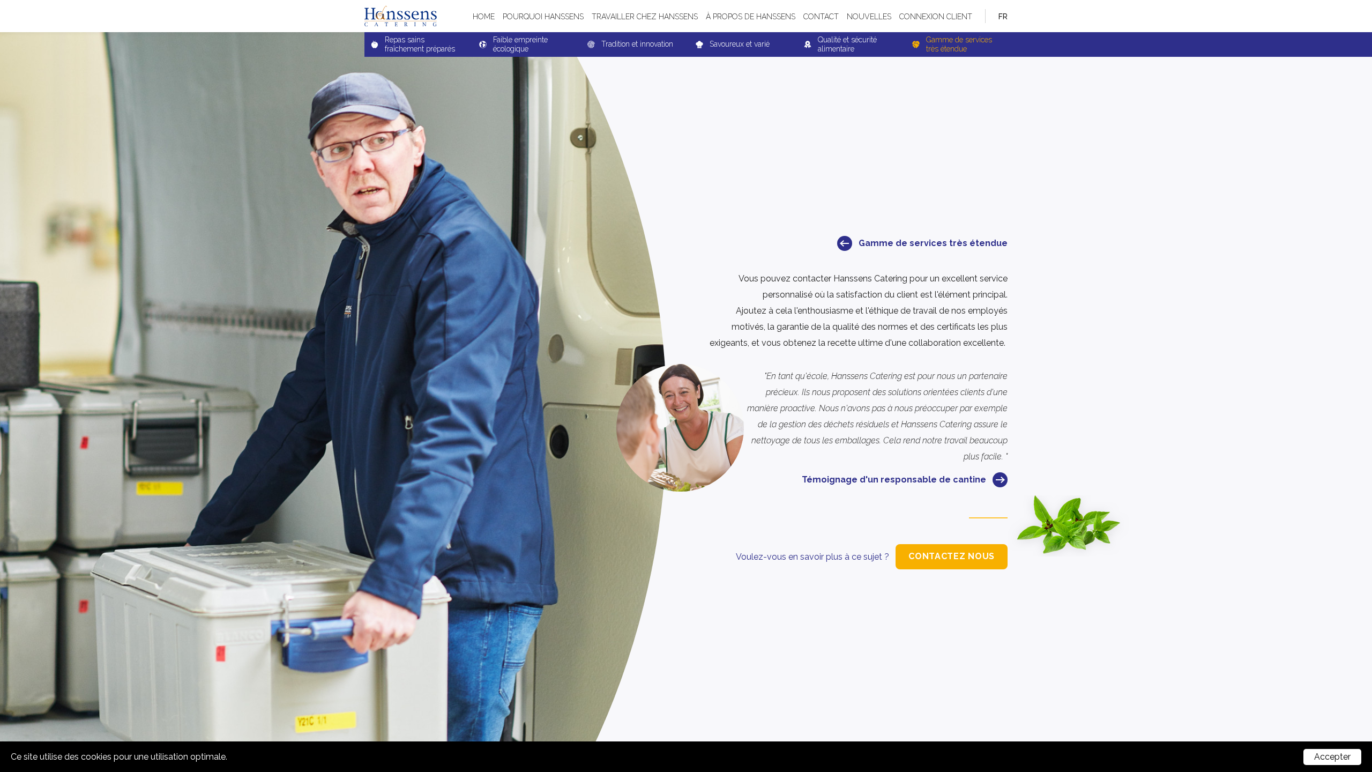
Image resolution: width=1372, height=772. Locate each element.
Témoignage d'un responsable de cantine (894, 479)
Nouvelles (869, 16)
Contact (821, 16)
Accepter (1332, 757)
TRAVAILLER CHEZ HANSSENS (645, 16)
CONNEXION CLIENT (935, 16)
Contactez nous (951, 556)
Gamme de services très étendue (933, 243)
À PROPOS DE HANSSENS (750, 16)
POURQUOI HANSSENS (543, 16)
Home (484, 16)
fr (1003, 16)
